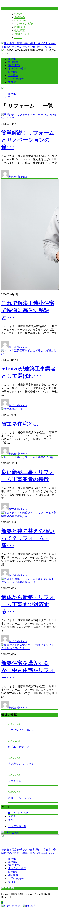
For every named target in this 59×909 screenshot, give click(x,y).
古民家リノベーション (21, 763)
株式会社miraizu (18, 176)
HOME (18, 14)
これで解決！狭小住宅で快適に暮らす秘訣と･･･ (27, 310)
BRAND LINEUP (18, 812)
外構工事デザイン (18, 746)
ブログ (18, 37)
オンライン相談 (23, 23)
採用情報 (19, 27)
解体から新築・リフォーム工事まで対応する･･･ (28, 604)
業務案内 (19, 17)
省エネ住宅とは (20, 424)
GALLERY (20, 20)
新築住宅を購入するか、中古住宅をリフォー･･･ (28, 670)
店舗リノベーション (20, 798)
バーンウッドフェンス (21, 729)
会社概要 (19, 30)
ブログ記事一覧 (17, 826)
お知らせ (13, 816)
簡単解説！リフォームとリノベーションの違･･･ (27, 140)
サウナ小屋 (14, 781)
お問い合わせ (22, 34)
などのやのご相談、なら (28, 851)
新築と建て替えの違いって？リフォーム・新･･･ (28, 538)
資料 (10, 820)
